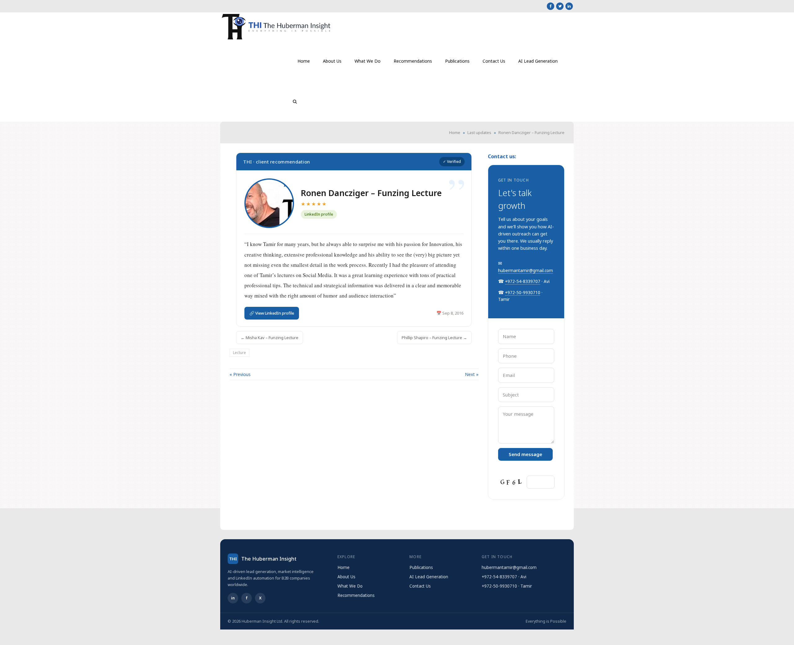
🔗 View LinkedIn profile (271, 313)
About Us (346, 577)
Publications (421, 567)
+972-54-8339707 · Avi (504, 577)
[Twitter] (560, 6)
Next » (472, 374)
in (233, 598)
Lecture (239, 352)
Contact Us (420, 586)
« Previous (240, 374)
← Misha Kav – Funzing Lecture (269, 337)
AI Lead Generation (428, 577)
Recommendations (356, 595)
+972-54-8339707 (522, 281)
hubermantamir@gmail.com (525, 270)
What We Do (350, 586)
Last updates (479, 132)
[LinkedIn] (569, 6)
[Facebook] (550, 6)
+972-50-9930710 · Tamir (507, 586)
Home (454, 132)
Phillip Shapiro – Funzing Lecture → (434, 337)
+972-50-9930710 (522, 292)
